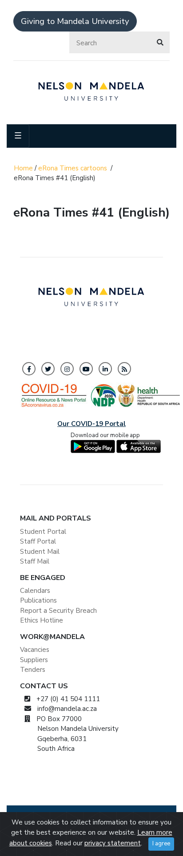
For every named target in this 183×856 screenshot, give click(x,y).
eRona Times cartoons (72, 168)
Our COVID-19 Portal (91, 423)
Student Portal (43, 531)
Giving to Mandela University (75, 21)
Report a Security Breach (58, 610)
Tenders (32, 669)
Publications (38, 600)
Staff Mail (34, 561)
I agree (161, 844)
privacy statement (112, 843)
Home (23, 168)
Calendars (35, 590)
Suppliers (34, 659)
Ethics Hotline (41, 620)
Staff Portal (38, 541)
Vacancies (34, 649)
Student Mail (40, 551)
